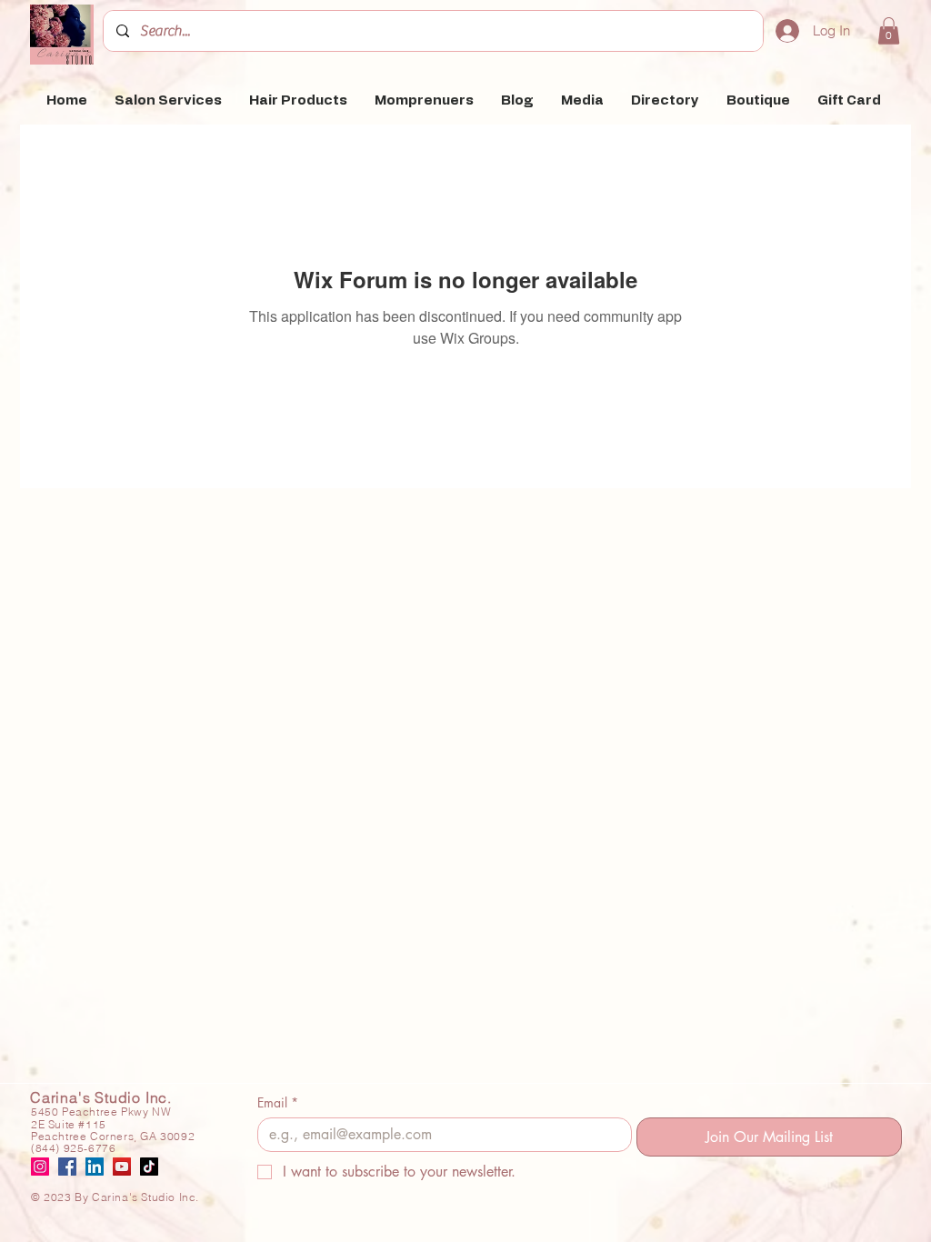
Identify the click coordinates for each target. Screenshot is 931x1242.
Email (277, 1102)
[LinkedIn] (94, 1166)
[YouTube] (122, 1166)
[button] (888, 31)
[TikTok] (149, 1166)
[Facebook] (67, 1166)
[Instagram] (40, 1166)
